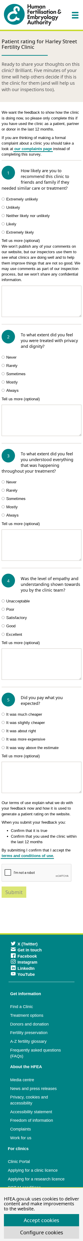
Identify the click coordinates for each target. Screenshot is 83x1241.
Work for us (20, 1138)
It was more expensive (25, 739)
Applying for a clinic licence (33, 1170)
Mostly (12, 382)
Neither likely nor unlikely (28, 216)
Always (12, 390)
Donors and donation (29, 1024)
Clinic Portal (19, 1161)
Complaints (20, 1129)
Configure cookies (41, 1232)
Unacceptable (18, 601)
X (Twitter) (28, 944)
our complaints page (33, 149)
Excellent (14, 634)
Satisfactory (16, 618)
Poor (10, 609)
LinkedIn (26, 968)
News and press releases (33, 1088)
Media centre (22, 1080)
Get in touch (30, 950)
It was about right (21, 731)
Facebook (27, 956)
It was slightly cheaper (25, 723)
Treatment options (26, 1015)
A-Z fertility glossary (28, 1041)
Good (10, 626)
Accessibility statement (31, 1112)
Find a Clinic (21, 1006)
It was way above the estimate (32, 748)
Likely (11, 224)
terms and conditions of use (27, 856)
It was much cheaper (24, 714)
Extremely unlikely (22, 199)
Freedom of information (31, 1120)
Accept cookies (41, 1220)
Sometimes (16, 374)
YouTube (26, 974)
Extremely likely (20, 232)
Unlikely (13, 207)
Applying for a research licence (36, 1179)
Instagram (27, 962)
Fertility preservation (28, 1032)
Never (11, 357)
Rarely (12, 365)
